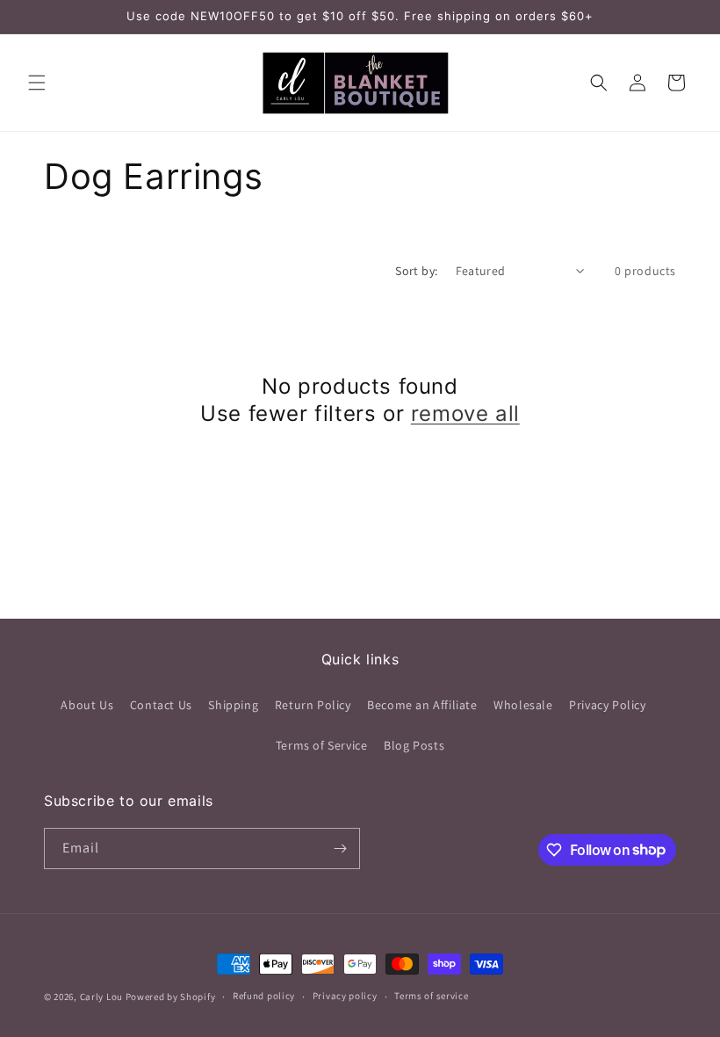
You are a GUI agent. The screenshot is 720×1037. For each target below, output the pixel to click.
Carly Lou (101, 996)
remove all (465, 413)
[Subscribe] (339, 848)
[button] (37, 82)
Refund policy (264, 996)
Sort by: (416, 271)
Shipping (233, 705)
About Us (87, 705)
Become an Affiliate (422, 705)
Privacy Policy (607, 705)
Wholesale (522, 705)
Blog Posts (414, 745)
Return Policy (313, 705)
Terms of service (431, 996)
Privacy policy (345, 996)
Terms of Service (322, 745)
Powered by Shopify (171, 996)
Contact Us (161, 705)
